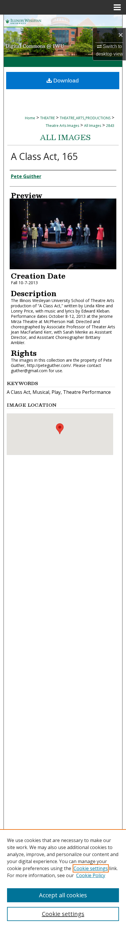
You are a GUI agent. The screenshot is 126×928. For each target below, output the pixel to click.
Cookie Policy (90, 875)
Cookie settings (91, 868)
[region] (63, 878)
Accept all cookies (63, 895)
